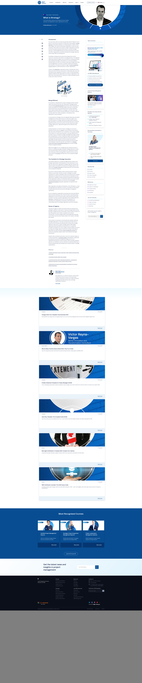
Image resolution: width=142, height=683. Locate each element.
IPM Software (91, 190)
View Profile (57, 283)
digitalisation (57, 69)
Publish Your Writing (92, 202)
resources (51, 199)
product (62, 130)
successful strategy (63, 237)
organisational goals (59, 105)
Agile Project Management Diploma (95, 125)
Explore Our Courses (92, 184)
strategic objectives (58, 167)
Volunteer (90, 169)
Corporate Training (92, 188)
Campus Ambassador (92, 175)
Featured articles (55, 14)
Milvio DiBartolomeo (48, 25)
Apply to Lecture (92, 173)
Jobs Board (91, 192)
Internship (91, 171)
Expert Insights (49, 14)
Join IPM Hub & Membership (94, 200)
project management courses (69, 230)
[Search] (96, 2)
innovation (58, 153)
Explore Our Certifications (93, 186)
